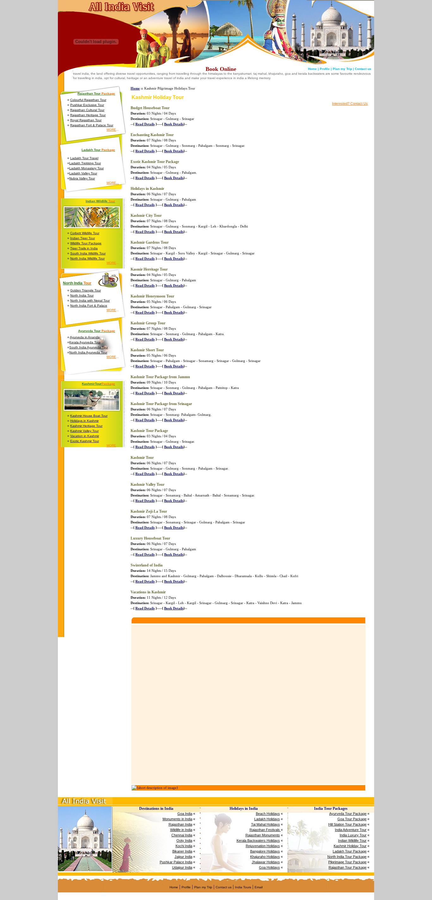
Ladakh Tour (98, 150)
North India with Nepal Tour (90, 300)
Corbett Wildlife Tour (84, 233)
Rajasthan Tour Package (348, 867)
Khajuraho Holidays (265, 857)
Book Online (221, 69)
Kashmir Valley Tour (84, 431)
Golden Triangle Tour (85, 290)
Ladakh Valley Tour (83, 173)
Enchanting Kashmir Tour (152, 135)
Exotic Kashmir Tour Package (155, 161)
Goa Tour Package (352, 819)
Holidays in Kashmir (84, 420)
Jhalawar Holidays (266, 862)
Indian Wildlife (100, 201)
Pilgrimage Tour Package (347, 862)
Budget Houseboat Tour (150, 108)
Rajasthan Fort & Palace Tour (91, 125)
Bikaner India (182, 851)
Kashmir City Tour (146, 215)
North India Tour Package (347, 857)
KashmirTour (98, 383)
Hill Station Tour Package (347, 824)
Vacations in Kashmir (148, 592)
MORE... (113, 182)
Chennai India (181, 835)
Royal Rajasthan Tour (86, 120)
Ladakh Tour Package (350, 851)
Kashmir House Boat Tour (89, 415)
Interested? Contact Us (350, 103)
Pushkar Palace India (176, 862)
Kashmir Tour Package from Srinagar (161, 404)
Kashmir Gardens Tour (150, 242)
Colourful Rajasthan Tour (88, 100)
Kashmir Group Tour (148, 323)
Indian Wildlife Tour (352, 840)
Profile (186, 887)
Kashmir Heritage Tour (86, 426)
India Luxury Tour (353, 835)
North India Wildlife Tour (87, 258)
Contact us (223, 887)
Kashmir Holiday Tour (350, 846)
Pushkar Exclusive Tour (87, 105)
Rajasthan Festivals (265, 830)
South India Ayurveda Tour (88, 347)
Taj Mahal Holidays (265, 824)
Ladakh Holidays (267, 819)
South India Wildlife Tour (88, 253)
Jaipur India (183, 857)
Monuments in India (177, 819)
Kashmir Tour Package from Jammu (160, 377)
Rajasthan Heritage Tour (88, 115)
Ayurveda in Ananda (85, 337)
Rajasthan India (180, 824)
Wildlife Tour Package (86, 243)
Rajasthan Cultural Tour (87, 110)
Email (258, 887)
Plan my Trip (203, 887)
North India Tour (82, 295)
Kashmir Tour (142, 457)
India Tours (243, 887)
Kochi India (184, 846)
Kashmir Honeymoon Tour (152, 296)
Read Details (145, 124)
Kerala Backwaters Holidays (258, 840)
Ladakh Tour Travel (84, 158)
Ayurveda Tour (96, 331)
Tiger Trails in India (84, 248)
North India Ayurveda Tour (88, 352)
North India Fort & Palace (88, 305)
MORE (111, 129)
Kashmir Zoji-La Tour (149, 511)
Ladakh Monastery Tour (86, 168)
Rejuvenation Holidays (263, 846)
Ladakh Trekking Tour (85, 163)
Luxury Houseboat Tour (150, 538)
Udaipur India (182, 867)
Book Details (173, 124)
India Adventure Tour (351, 830)
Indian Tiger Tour (82, 238)
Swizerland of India (147, 565)
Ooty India (184, 840)
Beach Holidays (268, 814)
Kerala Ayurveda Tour (85, 342)
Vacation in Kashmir (84, 436)
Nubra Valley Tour (82, 178)
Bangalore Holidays (265, 851)
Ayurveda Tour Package (348, 814)
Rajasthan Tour (96, 93)
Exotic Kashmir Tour (84, 441)
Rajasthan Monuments (262, 835)
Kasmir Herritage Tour (149, 269)
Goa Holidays (269, 867)
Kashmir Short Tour (147, 350)
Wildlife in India (181, 830)
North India (77, 283)
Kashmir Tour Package (149, 430)
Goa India (184, 814)
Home (135, 88)
